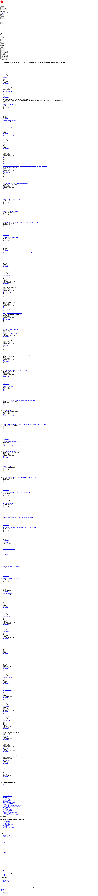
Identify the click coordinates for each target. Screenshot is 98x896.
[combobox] (5, 34)
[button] (1, 19)
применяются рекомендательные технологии (23, 887)
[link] (2, 17)
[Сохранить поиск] (1, 40)
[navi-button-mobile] (1, 23)
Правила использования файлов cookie (19, 5)
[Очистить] (2, 37)
